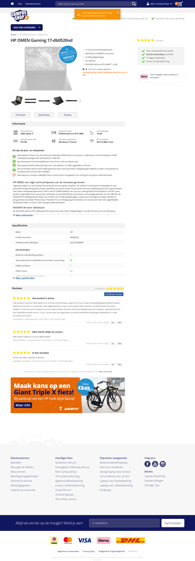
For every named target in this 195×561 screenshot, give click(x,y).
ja (113, 322)
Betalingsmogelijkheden (24, 476)
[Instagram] (163, 464)
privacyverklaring (107, 557)
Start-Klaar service (65, 499)
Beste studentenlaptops (114, 462)
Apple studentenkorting (69, 481)
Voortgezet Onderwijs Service (72, 467)
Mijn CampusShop (65, 471)
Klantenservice (33, 3)
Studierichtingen (153, 480)
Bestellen (16, 462)
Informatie (20, 114)
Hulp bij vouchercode (23, 490)
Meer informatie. (105, 371)
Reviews (67, 114)
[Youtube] (155, 464)
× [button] (118, 12)
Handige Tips (151, 485)
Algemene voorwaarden (68, 551)
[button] (159, 4)
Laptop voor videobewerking (116, 485)
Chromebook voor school (114, 476)
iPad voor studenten (111, 467)
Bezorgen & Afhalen (22, 467)
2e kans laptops (64, 494)
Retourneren (18, 471)
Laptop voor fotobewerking (115, 481)
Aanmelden (172, 523)
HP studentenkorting (67, 476)
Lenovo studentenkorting (70, 485)
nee (119, 322)
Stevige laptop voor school (115, 471)
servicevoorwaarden (125, 557)
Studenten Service (65, 462)
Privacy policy (89, 551)
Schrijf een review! (114, 294)
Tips (20, 3)
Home (13, 34)
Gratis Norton (63, 490)
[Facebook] (147, 464)
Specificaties (44, 114)
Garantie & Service (21, 481)
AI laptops (105, 490)
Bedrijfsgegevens (20, 485)
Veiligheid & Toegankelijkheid (111, 551)
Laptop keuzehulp (154, 476)
